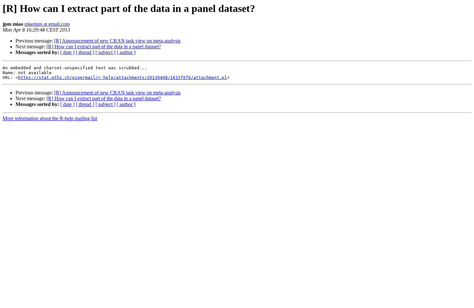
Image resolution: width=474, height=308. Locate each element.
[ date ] (67, 52)
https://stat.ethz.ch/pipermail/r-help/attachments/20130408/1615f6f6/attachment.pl (122, 77)
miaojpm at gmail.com (47, 24)
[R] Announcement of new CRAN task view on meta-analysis (117, 40)
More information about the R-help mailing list (50, 118)
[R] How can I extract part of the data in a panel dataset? (103, 46)
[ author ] (126, 52)
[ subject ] (105, 52)
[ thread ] (85, 52)
